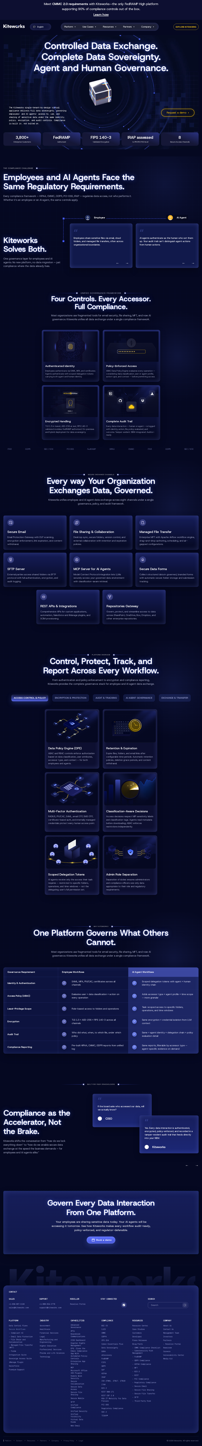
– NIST (135, 1375)
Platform (68, 26)
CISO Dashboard (78, 1340)
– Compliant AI (16, 1333)
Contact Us (168, 1329)
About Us (167, 1326)
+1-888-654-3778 (47, 1304)
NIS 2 (104, 1388)
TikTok (124, 1305)
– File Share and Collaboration (17, 1340)
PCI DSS (105, 1405)
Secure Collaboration (77, 1382)
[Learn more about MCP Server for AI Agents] (101, 570)
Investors (168, 1336)
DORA (103, 1351)
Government (45, 1326)
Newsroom (167, 1348)
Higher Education (48, 1346)
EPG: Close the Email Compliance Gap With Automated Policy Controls (79, 1353)
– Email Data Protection (21, 1336)
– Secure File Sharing (143, 1390)
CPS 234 (105, 1340)
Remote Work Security (76, 1377)
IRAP (103, 1377)
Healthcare (45, 1329)
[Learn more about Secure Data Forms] (167, 570)
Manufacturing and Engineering (48, 1340)
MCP (72, 1367)
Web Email (75, 1426)
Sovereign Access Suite (20, 1358)
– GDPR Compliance (141, 1360)
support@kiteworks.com (50, 1307)
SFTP (73, 1402)
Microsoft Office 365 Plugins (79, 1371)
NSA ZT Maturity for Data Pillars (113, 1399)
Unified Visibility (76, 1415)
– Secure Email (139, 1386)
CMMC (103, 1333)
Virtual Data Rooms (77, 1420)
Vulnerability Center (173, 1355)
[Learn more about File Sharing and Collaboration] (101, 533)
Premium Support (16, 1369)
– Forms (12, 1351)
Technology (45, 1357)
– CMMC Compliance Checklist (146, 1348)
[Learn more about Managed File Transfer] (167, 533)
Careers (167, 1351)
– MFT (135, 1368)
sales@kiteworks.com (19, 1307)
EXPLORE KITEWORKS (186, 26)
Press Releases (139, 1340)
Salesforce (14, 1366)
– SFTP (135, 1397)
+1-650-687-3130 (16, 1304)
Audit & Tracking (106, 697)
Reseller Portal (78, 1304)
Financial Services (49, 1333)
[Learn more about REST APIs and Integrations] (68, 607)
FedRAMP (105, 1359)
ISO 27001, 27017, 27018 (113, 1381)
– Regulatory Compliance (144, 1382)
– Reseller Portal (172, 1344)
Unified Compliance (76, 1406)
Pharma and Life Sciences (52, 1353)
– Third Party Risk (141, 1401)
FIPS (103, 1362)
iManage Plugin (16, 1362)
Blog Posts (137, 1344)
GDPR (103, 1366)
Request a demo (178, 112)
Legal (42, 1336)
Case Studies (138, 1329)
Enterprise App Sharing (78, 1362)
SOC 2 (104, 1412)
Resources (108, 26)
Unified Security (79, 1411)
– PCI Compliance (140, 1379)
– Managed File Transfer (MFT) (21, 1346)
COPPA (104, 1336)
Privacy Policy (68, 1440)
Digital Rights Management (78, 1344)
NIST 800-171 (107, 1392)
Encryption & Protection (70, 697)
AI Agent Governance (139, 697)
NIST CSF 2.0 (107, 1395)
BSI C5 (104, 1326)
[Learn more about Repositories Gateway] (134, 607)
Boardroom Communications (78, 1335)
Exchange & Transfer (174, 697)
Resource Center (140, 1326)
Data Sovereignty (109, 1348)
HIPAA (104, 1373)
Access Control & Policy (30, 697)
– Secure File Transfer (143, 1393)
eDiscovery (106, 1355)
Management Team (171, 1333)
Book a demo (104, 1240)
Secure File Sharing (76, 1393)
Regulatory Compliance (112, 1408)
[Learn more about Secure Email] (35, 533)
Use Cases (88, 26)
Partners (127, 26)
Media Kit (168, 1359)
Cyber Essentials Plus (112, 1344)
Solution (19, 1440)
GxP (103, 1370)
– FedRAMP (137, 1357)
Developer (137, 1336)
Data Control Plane (18, 1326)
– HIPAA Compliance (141, 1364)
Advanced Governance (76, 1326)
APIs (73, 1331)
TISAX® (104, 1415)
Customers (137, 1333)
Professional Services (51, 1349)
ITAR (103, 1384)
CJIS (103, 1329)
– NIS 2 (136, 1371)
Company (146, 26)
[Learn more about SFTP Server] (35, 570)
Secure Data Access (76, 1388)
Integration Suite (17, 1355)
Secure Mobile (77, 1398)
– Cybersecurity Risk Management (142, 1352)
